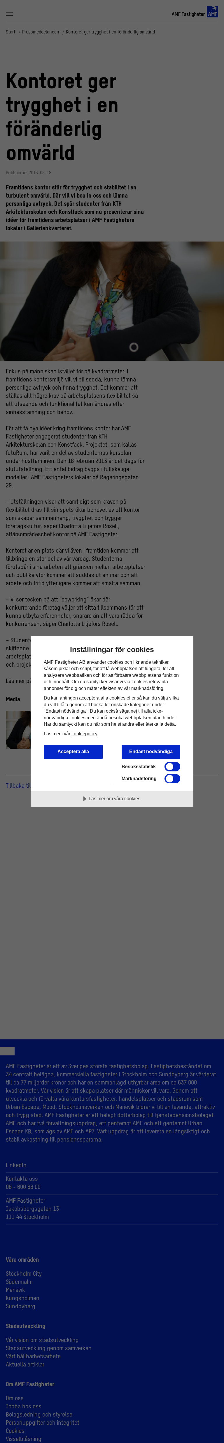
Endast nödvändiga (151, 751)
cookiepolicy (84, 733)
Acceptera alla (73, 751)
